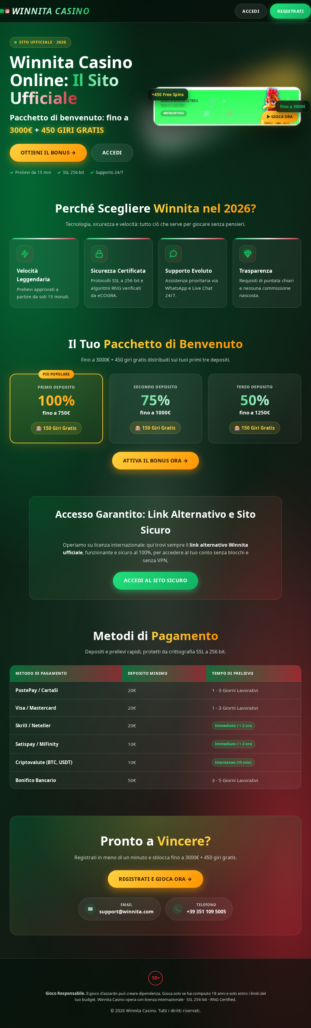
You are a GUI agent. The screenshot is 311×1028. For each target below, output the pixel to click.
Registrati (290, 11)
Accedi (250, 11)
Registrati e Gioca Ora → (155, 878)
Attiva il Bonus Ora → (155, 460)
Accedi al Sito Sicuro (155, 580)
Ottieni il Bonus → (48, 152)
